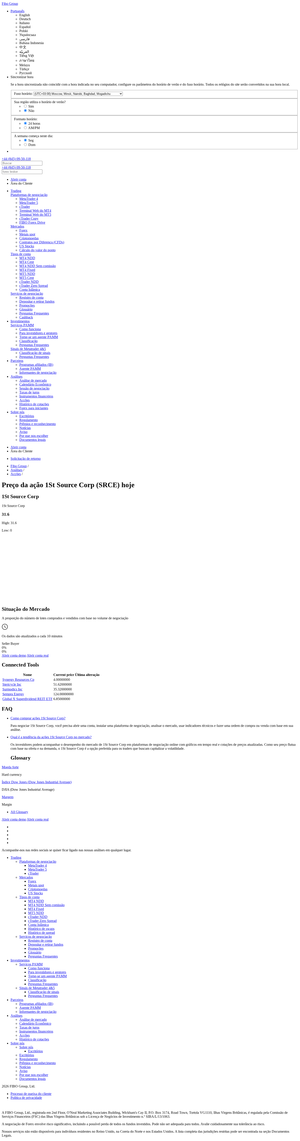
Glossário (26, 309)
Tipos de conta (21, 254)
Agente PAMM (30, 368)
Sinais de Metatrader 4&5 (28, 349)
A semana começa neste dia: (33, 136)
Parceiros (17, 361)
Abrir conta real (38, 655)
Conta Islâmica (29, 289)
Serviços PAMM (22, 325)
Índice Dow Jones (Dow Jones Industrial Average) (37, 782)
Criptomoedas (29, 238)
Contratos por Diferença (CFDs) (41, 242)
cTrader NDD (29, 282)
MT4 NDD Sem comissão (37, 266)
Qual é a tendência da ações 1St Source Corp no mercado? (51, 737)
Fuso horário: (23, 93)
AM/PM (34, 128)
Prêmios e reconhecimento (37, 424)
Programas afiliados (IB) (36, 365)
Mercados (17, 226)
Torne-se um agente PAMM (38, 337)
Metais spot (27, 234)
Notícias (25, 428)
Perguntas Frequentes (34, 313)
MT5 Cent (26, 278)
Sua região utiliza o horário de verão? (40, 102)
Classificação (28, 341)
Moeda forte (10, 767)
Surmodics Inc (12, 689)
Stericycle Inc (11, 684)
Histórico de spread (41, 932)
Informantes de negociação (37, 372)
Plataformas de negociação (29, 195)
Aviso (23, 432)
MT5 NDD (27, 274)
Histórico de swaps (41, 929)
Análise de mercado (33, 380)
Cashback (26, 317)
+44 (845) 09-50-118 (16, 159)
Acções (24, 400)
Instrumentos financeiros (36, 396)
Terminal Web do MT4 (35, 210)
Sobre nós (17, 412)
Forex (23, 230)
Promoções (27, 305)
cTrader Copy (28, 218)
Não (31, 111)
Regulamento (28, 420)
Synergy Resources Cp (18, 679)
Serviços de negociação (27, 293)
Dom (31, 145)
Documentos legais (32, 440)
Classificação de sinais (34, 353)
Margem (7, 797)
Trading (16, 191)
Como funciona (30, 329)
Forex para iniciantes (33, 408)
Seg (31, 140)
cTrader (24, 206)
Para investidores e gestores (38, 333)
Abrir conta (18, 179)
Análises (16, 376)
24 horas (34, 123)
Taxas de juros (29, 392)
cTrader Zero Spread (33, 285)
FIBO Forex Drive (32, 222)
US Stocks (26, 246)
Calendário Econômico (35, 384)
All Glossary (19, 812)
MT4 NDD (27, 258)
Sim (31, 106)
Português (17, 11)
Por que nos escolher (33, 436)
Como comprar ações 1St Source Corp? (38, 718)
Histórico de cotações (34, 404)
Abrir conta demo (14, 655)
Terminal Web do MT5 (35, 214)
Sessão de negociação (34, 388)
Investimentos (20, 321)
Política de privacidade (26, 1098)
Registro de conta (31, 297)
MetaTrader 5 (28, 203)
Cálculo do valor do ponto (37, 250)
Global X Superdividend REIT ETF (27, 699)
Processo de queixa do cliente (31, 1094)
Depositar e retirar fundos (36, 301)
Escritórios (26, 416)
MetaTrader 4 (28, 199)
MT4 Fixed (27, 270)
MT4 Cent (26, 262)
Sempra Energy (13, 694)
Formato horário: (25, 119)
